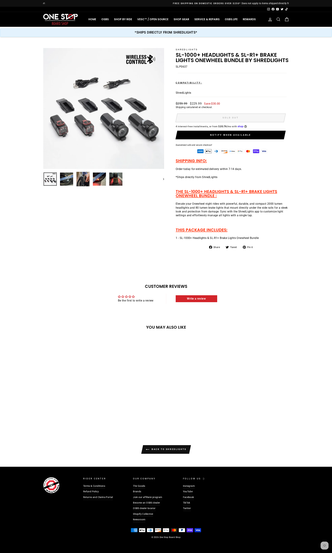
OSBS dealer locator (144, 508)
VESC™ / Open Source (152, 19)
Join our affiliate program (147, 497)
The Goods (139, 486)
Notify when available (230, 135)
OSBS (105, 19)
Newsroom (139, 519)
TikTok (186, 502)
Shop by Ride (123, 19)
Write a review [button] (196, 298)
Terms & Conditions (94, 486)
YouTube (188, 491)
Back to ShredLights (168, 449)
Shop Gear (181, 19)
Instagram (189, 486)
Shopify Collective (143, 514)
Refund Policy (91, 491)
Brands (137, 491)
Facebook (188, 497)
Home (92, 19)
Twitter (187, 508)
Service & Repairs (207, 19)
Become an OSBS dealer (146, 502)
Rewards (249, 19)
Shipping (181, 107)
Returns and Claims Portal (98, 497)
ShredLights (187, 49)
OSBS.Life (231, 19)
